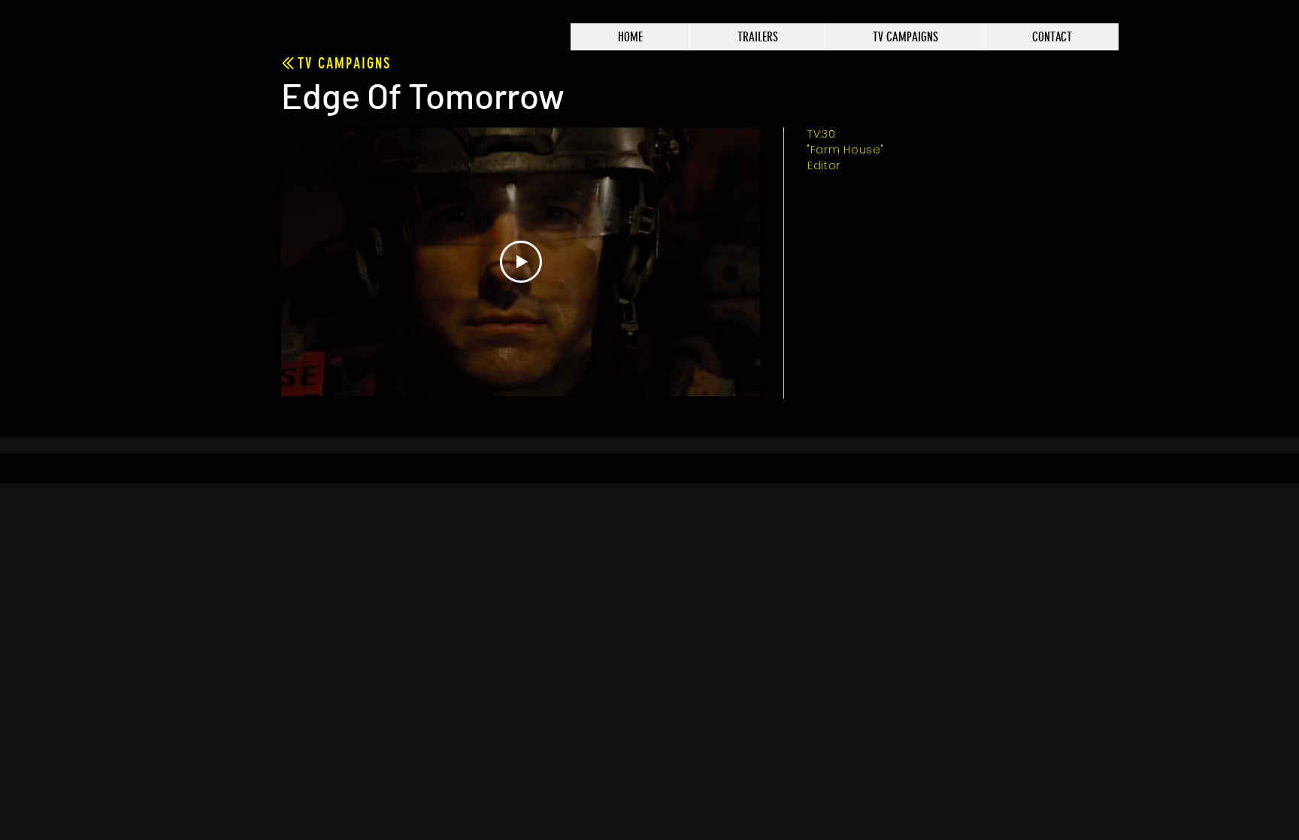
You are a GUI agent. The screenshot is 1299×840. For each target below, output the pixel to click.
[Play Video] (521, 262)
